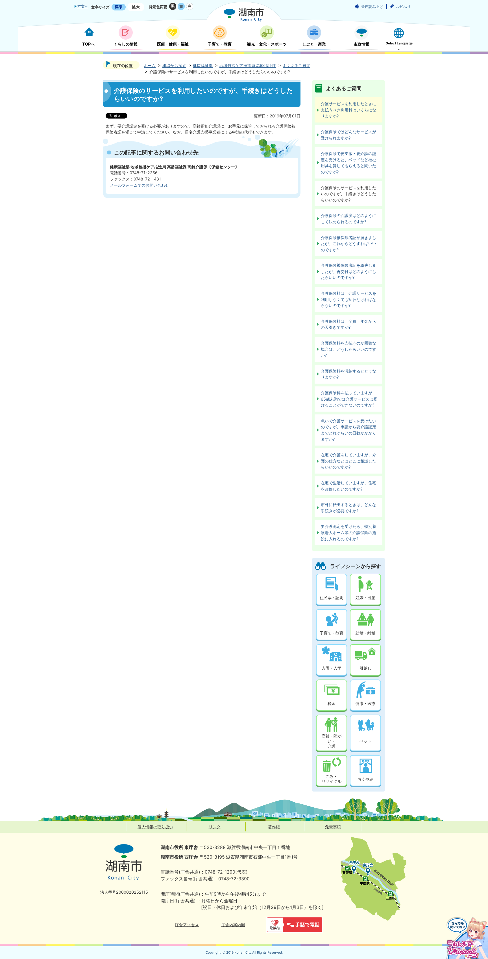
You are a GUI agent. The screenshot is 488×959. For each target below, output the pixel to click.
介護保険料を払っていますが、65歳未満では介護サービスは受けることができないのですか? (349, 398)
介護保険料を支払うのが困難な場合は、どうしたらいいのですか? (348, 349)
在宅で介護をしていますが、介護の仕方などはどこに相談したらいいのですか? (348, 460)
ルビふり (403, 6)
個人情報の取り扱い (155, 826)
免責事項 (333, 826)
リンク (215, 826)
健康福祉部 (203, 65)
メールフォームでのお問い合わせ (139, 185)
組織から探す (174, 65)
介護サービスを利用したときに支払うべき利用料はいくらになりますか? (348, 109)
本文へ (82, 6)
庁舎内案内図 (233, 924)
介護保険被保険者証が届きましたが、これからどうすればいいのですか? (348, 243)
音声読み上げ (372, 6)
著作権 (274, 826)
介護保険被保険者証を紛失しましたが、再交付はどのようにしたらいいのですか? (348, 271)
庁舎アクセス (187, 924)
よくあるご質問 (296, 65)
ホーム (150, 65)
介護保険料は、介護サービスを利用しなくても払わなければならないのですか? (348, 299)
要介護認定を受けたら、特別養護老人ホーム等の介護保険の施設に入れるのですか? (348, 532)
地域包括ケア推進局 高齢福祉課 (247, 65)
